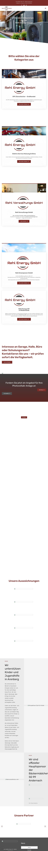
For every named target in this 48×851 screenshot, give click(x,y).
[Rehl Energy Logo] (7, 7)
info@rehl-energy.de (20, 3)
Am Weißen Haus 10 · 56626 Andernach (24, 1)
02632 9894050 (28, 3)
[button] (2, 826)
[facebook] (21, 5)
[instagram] (26, 5)
